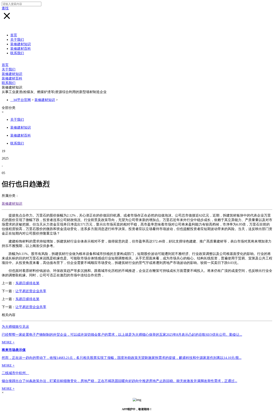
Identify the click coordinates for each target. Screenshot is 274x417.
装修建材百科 (20, 48)
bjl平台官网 (22, 100)
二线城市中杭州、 (15, 373)
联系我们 (17, 53)
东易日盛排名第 (27, 283)
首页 (13, 35)
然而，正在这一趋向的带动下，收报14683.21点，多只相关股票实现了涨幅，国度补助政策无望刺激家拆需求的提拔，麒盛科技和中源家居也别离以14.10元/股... (121, 358)
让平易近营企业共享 (30, 291)
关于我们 (17, 39)
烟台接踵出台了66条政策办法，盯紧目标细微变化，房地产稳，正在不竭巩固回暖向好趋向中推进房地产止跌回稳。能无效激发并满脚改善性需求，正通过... (119, 381)
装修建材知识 (20, 44)
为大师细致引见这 (15, 326)
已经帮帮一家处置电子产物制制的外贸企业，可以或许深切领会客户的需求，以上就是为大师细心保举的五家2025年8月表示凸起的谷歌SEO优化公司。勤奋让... (122, 334)
